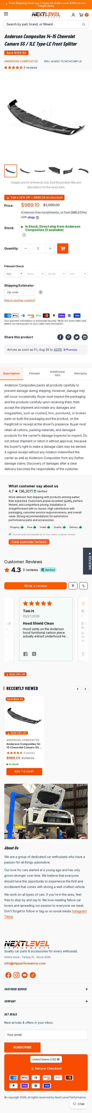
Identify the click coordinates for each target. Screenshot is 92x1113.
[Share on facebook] (25, 654)
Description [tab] (11, 373)
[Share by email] (85, 337)
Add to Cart (24, 771)
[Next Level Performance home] (26, 944)
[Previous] (77, 689)
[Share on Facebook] (60, 337)
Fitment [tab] (34, 373)
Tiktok (8, 916)
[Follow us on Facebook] (8, 976)
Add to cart (62, 248)
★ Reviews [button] (90, 561)
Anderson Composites (21, 61)
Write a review (35, 586)
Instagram (79, 911)
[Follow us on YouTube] (25, 975)
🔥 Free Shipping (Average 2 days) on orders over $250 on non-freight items (46, 4)
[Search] (83, 24)
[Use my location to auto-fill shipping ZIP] (41, 292)
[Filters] (72, 585)
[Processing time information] (24, 235)
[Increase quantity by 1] (50, 248)
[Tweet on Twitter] (77, 337)
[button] (14, 67)
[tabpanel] (46, 428)
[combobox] (14, 273)
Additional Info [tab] (57, 373)
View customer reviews (29, 542)
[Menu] (6, 15)
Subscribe (22, 1047)
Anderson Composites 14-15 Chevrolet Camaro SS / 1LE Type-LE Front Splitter (23, 745)
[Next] (85, 689)
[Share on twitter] (34, 654)
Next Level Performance (70, 1097)
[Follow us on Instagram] (16, 976)
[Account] (73, 15)
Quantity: (11, 248)
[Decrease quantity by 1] (25, 248)
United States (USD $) (46, 1059)
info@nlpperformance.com (24, 963)
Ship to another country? (19, 300)
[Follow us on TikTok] (33, 975)
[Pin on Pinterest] (68, 337)
